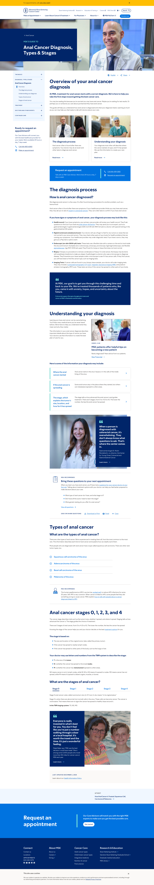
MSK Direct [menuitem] (110, 10)
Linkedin (34, 862)
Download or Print (93, 513)
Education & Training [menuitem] (91, 10)
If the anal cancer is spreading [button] (61, 386)
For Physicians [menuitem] (79, 15)
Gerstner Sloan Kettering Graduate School (114, 855)
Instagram (24, 862)
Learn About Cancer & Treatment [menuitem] (56, 15)
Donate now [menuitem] (125, 16)
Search (125, 10)
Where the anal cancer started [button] (59, 373)
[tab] (55, 689)
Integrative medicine (82, 858)
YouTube (31, 862)
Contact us (27, 852)
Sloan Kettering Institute (108, 852)
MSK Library (104, 861)
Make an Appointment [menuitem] (31, 15)
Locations (27, 855)
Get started (89, 824)
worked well (97, 592)
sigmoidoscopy (59, 248)
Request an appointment (116, 175)
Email (107, 513)
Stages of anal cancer (25, 100)
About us (52, 852)
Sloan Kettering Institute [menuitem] (66, 10)
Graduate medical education (110, 858)
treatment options (111, 629)
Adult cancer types (81, 852)
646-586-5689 (45, 3)
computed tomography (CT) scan (79, 265)
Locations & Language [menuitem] (118, 10)
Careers (51, 855)
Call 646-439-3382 (113, 172)
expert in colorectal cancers (78, 211)
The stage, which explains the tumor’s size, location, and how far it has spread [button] (62, 402)
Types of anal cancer (25, 97)
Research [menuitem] (79, 10)
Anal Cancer (30, 35)
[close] (129, 873)
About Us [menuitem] (93, 15)
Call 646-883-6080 (25, 147)
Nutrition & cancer (81, 861)
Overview (22, 86)
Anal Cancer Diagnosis (23, 83)
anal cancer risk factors (87, 224)
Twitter (29, 862)
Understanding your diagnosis (28, 93)
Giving (51, 858)
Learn (103, 462)
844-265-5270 (29, 860)
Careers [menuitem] (102, 10)
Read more (56, 157)
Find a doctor (79, 864)
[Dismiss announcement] (129, 3)
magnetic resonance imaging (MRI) (104, 265)
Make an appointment (26, 150)
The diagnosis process (25, 90)
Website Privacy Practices (93, 879)
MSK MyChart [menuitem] (109, 15)
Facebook (26, 862)
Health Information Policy (72, 778)
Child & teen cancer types (83, 855)
